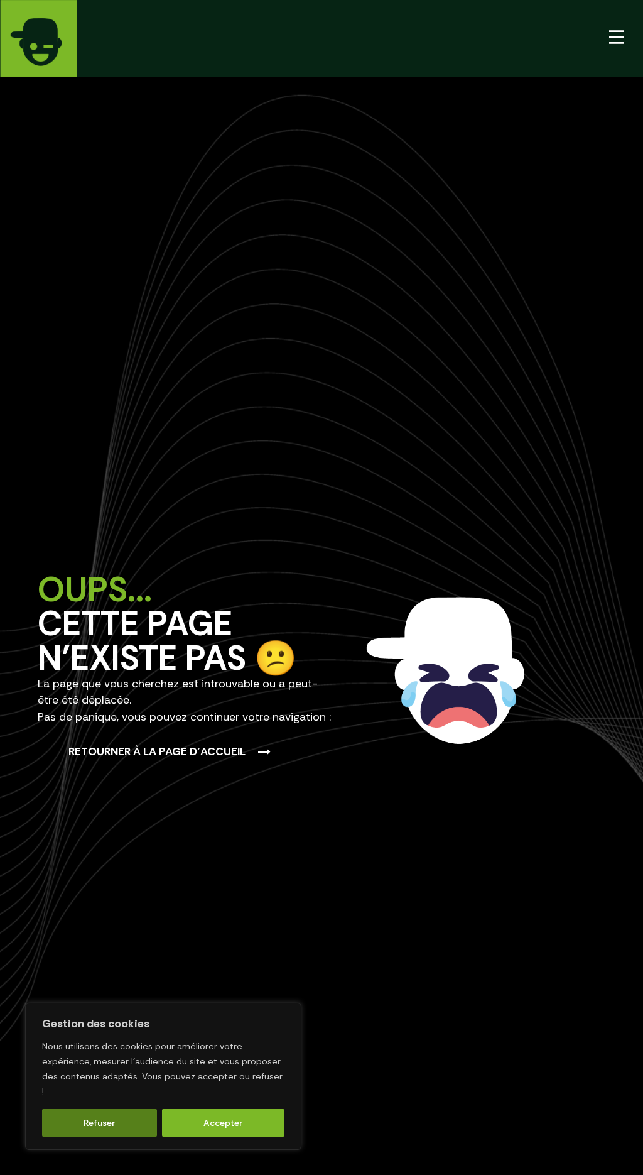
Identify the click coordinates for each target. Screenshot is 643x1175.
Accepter (223, 1123)
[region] (163, 1076)
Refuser (100, 1123)
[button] (617, 38)
